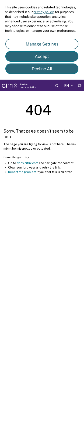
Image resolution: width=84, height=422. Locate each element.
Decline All (42, 68)
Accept (42, 56)
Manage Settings (42, 44)
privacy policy (43, 12)
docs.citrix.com (27, 163)
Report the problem (22, 172)
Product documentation (28, 85)
